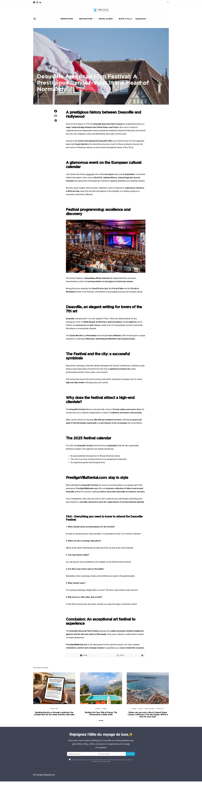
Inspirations (66, 19)
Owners (104, 708)
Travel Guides (105, 19)
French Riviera (150, 708)
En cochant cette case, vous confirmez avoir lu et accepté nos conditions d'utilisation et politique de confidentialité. (102, 760)
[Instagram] (37, 2)
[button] (99, 720)
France (39, 69)
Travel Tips (56, 69)
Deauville (90, 174)
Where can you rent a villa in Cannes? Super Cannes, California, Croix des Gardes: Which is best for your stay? (148, 715)
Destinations (85, 19)
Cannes (134, 708)
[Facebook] (34, 2)
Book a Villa (125, 19)
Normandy (46, 69)
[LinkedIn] (40, 2)
